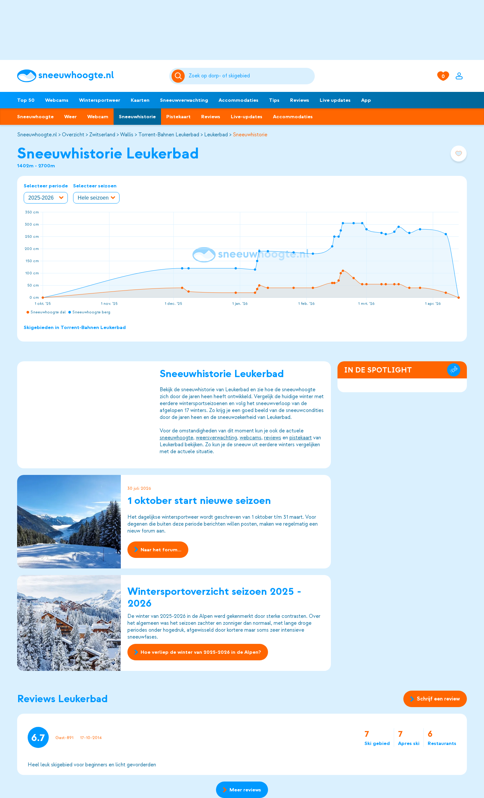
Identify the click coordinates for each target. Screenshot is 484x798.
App (366, 100)
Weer (70, 116)
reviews (272, 437)
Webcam (97, 116)
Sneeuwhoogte (35, 116)
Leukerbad (216, 134)
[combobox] (250, 76)
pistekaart (300, 437)
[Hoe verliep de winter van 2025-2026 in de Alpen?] (69, 623)
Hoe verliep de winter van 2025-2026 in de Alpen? (201, 652)
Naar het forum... (161, 549)
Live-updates (246, 116)
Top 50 (26, 100)
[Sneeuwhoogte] (90, 75)
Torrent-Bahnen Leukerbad (168, 134)
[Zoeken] (250, 76)
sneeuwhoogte (176, 437)
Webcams (56, 100)
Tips (274, 100)
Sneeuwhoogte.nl (37, 134)
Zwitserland (102, 134)
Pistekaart (178, 116)
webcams (250, 437)
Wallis (126, 134)
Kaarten (140, 100)
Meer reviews (245, 789)
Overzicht (73, 134)
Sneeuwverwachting (184, 100)
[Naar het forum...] (69, 521)
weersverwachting (216, 437)
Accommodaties (238, 100)
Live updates (335, 100)
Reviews (299, 100)
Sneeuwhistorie (137, 116)
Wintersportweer (99, 100)
